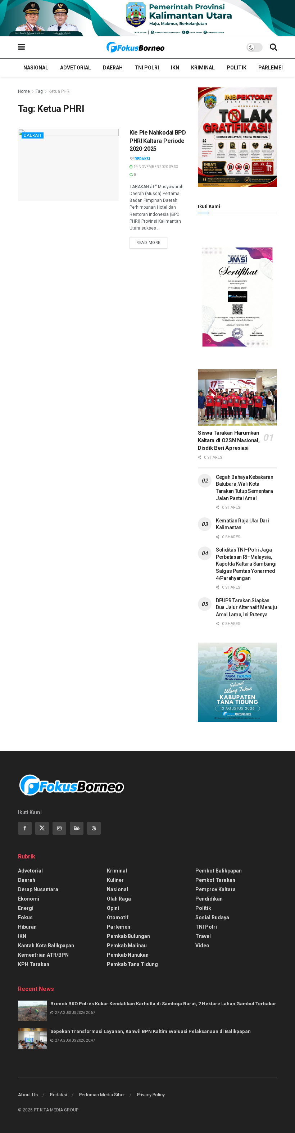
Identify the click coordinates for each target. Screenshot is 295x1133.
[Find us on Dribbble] (94, 828)
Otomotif (117, 917)
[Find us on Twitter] (42, 828)
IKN (175, 68)
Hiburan (27, 927)
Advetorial (75, 68)
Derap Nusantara (38, 889)
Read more (151, 242)
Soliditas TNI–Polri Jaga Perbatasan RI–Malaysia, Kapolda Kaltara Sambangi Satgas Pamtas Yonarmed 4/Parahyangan (246, 564)
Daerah (113, 68)
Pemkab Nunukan (128, 955)
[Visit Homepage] (135, 47)
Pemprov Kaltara (215, 889)
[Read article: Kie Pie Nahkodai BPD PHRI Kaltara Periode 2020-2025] (68, 165)
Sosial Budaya (212, 917)
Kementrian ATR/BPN (43, 955)
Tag (39, 91)
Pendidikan (209, 899)
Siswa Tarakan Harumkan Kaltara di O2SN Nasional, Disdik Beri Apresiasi (229, 440)
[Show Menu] (21, 47)
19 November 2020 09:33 (155, 167)
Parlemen (271, 68)
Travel (203, 936)
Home (24, 91)
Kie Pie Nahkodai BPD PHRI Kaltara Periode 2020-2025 (158, 140)
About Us (28, 1094)
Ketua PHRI (60, 91)
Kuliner (115, 880)
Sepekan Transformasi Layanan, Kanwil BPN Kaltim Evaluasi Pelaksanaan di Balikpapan (150, 1031)
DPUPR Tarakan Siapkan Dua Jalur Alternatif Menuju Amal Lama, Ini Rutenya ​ (246, 607)
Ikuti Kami (209, 206)
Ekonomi (28, 899)
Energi (25, 908)
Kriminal (203, 68)
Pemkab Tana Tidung (132, 964)
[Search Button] (273, 47)
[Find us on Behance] (76, 828)
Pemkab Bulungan (128, 936)
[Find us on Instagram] (59, 828)
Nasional (35, 68)
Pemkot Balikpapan (218, 871)
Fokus (25, 917)
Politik (236, 68)
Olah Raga (119, 899)
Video (202, 945)
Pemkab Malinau (127, 945)
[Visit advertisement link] (147, 18)
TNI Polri (147, 68)
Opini (113, 908)
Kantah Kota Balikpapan (46, 945)
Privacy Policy (151, 1094)
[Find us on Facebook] (25, 828)
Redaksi (142, 159)
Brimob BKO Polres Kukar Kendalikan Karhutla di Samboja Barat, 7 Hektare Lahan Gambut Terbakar (163, 1003)
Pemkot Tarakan (215, 880)
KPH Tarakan (33, 964)
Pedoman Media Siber (102, 1094)
